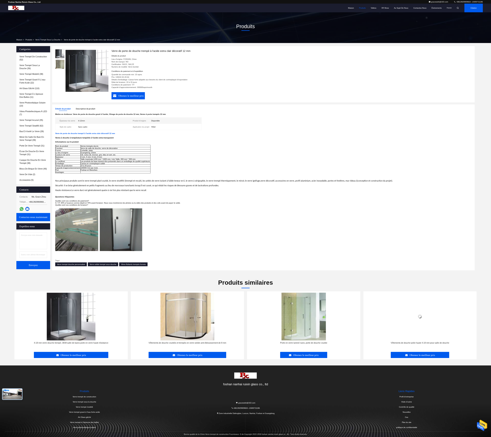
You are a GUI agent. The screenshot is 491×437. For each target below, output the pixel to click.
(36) (29, 67)
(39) (31, 138)
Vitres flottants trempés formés (133, 264)
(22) (32, 81)
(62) (31, 126)
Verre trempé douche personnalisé (71, 264)
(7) (33, 113)
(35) (31, 120)
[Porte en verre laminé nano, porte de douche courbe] (187, 316)
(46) (33, 169)
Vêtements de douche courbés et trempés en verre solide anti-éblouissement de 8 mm (71, 343)
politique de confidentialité (406, 427)
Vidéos (373, 8)
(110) (29, 88)
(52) (33, 58)
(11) (31, 95)
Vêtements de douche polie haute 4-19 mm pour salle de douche (303, 343)
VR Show (385, 8)
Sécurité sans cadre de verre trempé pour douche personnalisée (420, 343)
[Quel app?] (21, 209)
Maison (351, 8)
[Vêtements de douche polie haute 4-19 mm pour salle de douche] (303, 316)
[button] (19, 322)
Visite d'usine (406, 402)
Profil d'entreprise (406, 397)
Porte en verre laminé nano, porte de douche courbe (187, 343)
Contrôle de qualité (406, 407)
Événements (437, 8)
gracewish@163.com (440, 2)
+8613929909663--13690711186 (469, 2)
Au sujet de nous (401, 8)
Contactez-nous (419, 8)
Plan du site (406, 422)
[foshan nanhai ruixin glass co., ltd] (16, 8)
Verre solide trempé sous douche (103, 264)
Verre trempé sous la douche (47, 40)
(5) (26, 180)
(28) (31, 131)
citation (474, 8)
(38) (31, 74)
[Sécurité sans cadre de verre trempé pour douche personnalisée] (420, 316)
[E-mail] (27, 209)
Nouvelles (407, 412)
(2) (27, 174)
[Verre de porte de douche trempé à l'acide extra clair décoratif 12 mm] (86, 70)
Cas (406, 417)
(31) (31, 146)
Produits (362, 8)
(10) (32, 104)
